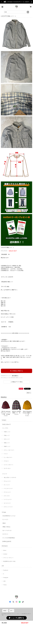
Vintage (4, 512)
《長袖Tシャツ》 (7, 446)
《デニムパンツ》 (7, 481)
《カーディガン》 (7, 468)
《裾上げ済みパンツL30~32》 (10, 477)
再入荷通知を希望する (16, 371)
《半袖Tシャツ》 (7, 431)
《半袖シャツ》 (6, 435)
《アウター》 (6, 461)
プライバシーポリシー (8, 557)
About (4, 550)
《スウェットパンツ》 (8, 506)
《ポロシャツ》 (6, 439)
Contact (5, 554)
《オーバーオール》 (7, 530)
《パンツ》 (4, 473)
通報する (29, 392)
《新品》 (4, 523)
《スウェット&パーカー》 (9, 450)
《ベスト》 (5, 453)
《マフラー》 (5, 534)
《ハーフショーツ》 (7, 499)
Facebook (5, 570)
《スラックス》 (6, 495)
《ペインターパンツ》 (8, 488)
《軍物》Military (6, 526)
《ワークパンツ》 (7, 492)
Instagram (5, 577)
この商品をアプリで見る (16, 381)
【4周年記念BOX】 (7, 541)
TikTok (5, 584)
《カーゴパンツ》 (7, 503)
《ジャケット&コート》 (8, 464)
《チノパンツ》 (6, 484)
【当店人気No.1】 (6, 424)
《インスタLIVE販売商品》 (9, 537)
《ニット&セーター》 (8, 457)
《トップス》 (5, 428)
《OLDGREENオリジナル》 (9, 516)
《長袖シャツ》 (6, 442)
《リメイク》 (5, 519)
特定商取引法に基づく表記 (9, 561)
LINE (4, 581)
